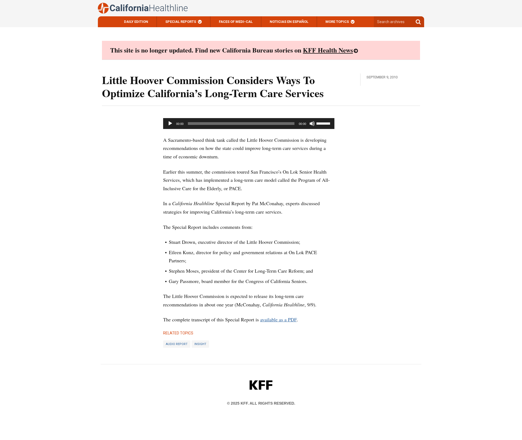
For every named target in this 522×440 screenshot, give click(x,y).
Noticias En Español (289, 22)
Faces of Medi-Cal (236, 22)
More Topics (337, 22)
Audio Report (177, 344)
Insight (200, 344)
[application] (248, 123)
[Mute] (312, 123)
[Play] (170, 123)
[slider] (324, 123)
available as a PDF (278, 319)
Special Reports (180, 22)
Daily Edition (136, 22)
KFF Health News (328, 50)
